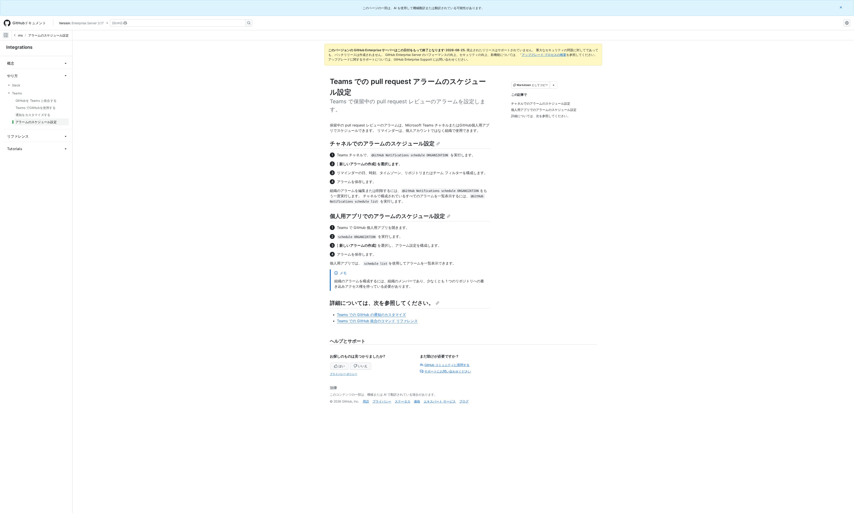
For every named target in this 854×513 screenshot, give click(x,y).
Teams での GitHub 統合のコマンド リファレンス (377, 321)
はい (341, 366)
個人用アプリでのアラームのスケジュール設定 (387, 216)
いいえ (362, 366)
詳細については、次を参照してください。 (382, 303)
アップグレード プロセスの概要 (544, 55)
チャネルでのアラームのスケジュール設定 (382, 143)
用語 (366, 401)
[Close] (841, 7)
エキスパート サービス (440, 401)
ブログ (464, 401)
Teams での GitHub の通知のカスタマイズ (371, 314)
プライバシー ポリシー (343, 374)
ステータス (402, 401)
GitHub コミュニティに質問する (446, 365)
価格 (417, 401)
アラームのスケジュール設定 (48, 35)
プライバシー (382, 401)
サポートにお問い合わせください (447, 371)
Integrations (19, 47)
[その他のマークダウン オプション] (553, 85)
